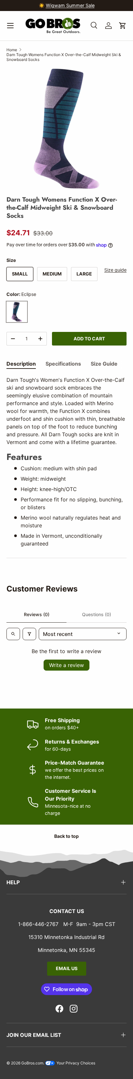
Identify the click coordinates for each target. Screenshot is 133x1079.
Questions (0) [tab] (96, 614)
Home (11, 49)
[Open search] (13, 634)
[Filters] (29, 634)
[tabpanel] (66, 461)
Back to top (66, 836)
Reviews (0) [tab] (36, 614)
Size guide (115, 270)
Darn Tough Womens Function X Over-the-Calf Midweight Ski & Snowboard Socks (63, 57)
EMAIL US (66, 968)
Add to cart (89, 338)
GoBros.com (32, 1063)
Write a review (66, 665)
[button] (123, 25)
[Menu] (10, 25)
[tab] (21, 364)
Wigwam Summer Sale (70, 5)
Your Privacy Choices (75, 1063)
